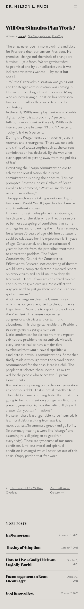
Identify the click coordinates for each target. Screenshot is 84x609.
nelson (21, 36)
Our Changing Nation (39, 36)
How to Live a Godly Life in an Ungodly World (30, 562)
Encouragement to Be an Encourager (26, 578)
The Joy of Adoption (23, 547)
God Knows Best (20, 593)
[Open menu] (75, 6)
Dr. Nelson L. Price (27, 6)
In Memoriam (17, 535)
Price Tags (57, 36)
